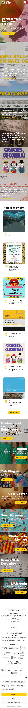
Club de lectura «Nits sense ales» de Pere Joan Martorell (16, 335)
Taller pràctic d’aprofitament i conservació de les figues (14, 268)
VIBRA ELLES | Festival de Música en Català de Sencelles (15, 302)
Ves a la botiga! (20, 457)
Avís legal (19, 706)
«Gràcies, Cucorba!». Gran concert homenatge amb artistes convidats (16, 369)
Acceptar (14, 694)
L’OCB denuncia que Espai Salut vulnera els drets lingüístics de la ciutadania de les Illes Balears (14, 72)
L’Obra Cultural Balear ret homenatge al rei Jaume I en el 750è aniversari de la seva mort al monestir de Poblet (13, 137)
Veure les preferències (14, 702)
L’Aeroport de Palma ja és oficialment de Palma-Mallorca (13, 112)
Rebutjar (14, 698)
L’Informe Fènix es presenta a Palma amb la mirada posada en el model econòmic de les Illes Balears (14, 191)
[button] (26, 677)
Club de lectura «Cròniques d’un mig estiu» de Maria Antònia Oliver (16, 403)
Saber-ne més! (7, 438)
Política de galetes (11, 706)
